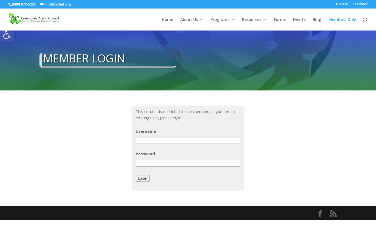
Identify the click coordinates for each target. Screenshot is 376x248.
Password (145, 153)
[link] (7, 34)
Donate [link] (342, 4)
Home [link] (167, 20)
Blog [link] (317, 20)
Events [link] (299, 20)
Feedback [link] (360, 4)
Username (146, 131)
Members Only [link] (342, 20)
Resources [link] (251, 20)
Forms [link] (280, 20)
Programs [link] (220, 20)
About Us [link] (189, 20)
